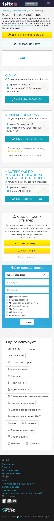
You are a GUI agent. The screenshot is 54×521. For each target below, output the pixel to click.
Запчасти (17, 312)
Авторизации (18, 315)
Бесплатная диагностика (25, 303)
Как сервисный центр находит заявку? (22, 493)
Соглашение (8, 464)
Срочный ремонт (20, 306)
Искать (27, 322)
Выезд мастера (19, 299)
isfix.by (9, 4)
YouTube (14, 501)
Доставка (17, 309)
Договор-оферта (10, 487)
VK (4, 501)
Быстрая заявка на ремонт (28, 34)
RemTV (10, 75)
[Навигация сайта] (48, 3)
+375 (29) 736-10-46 (28, 199)
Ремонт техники (19, 11)
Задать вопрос (28, 250)
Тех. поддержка (10, 470)
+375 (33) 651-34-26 (28, 138)
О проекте (7, 467)
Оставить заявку (26, 243)
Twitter (9, 501)
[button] (27, 275)
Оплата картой (20, 296)
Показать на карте (28, 43)
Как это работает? (27, 257)
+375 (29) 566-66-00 (28, 99)
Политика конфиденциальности (18, 483)
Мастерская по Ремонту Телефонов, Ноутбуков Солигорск (25, 175)
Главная (5, 11)
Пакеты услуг (9, 490)
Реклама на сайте (11, 473)
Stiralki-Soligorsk (22, 115)
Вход (4, 480)
